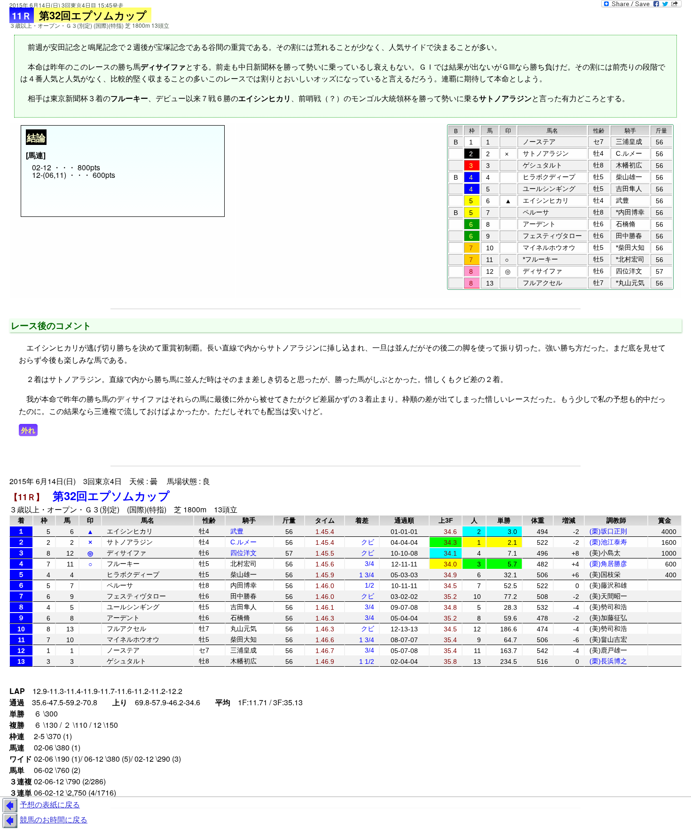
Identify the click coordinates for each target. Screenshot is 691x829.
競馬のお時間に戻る (53, 819)
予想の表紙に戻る (50, 804)
